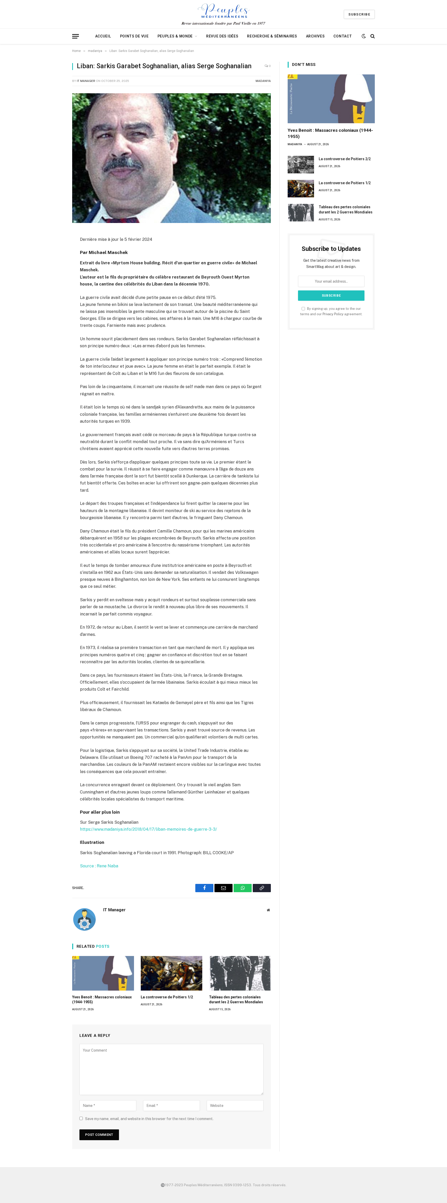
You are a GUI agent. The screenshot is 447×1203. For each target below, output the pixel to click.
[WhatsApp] (53, 267)
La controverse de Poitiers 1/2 (167, 997)
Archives (315, 36)
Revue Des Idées (222, 36)
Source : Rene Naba (99, 865)
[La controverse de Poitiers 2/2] (301, 164)
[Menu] (75, 36)
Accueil (103, 36)
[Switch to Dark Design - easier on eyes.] (363, 36)
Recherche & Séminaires (272, 36)
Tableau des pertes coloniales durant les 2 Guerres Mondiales (236, 999)
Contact (342, 36)
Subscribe (359, 14)
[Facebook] (53, 244)
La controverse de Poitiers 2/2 (345, 159)
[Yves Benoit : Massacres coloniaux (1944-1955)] (103, 973)
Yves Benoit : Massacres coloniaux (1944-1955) (102, 999)
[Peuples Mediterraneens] (223, 14)
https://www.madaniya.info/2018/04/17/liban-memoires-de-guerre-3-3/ (148, 829)
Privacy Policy (333, 314)
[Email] (53, 256)
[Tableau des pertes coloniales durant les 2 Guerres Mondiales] (240, 973)
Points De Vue (134, 36)
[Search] (372, 36)
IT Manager (86, 80)
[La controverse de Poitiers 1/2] (172, 973)
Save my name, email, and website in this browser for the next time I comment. (149, 1119)
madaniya (263, 80)
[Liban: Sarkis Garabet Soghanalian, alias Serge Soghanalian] (171, 158)
